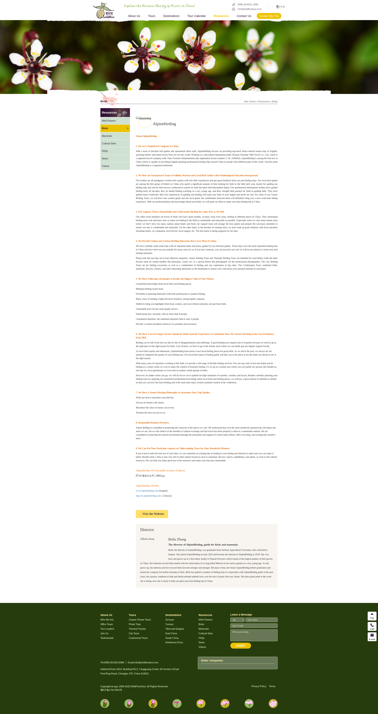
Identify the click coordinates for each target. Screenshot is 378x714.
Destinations (171, 16)
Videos (105, 166)
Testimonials (107, 638)
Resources (221, 16)
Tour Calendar (196, 16)
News (105, 158)
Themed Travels (137, 629)
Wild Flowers (109, 120)
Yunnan (169, 624)
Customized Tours (138, 638)
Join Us (104, 633)
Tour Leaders (107, 629)
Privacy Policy (258, 686)
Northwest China (174, 642)
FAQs (105, 151)
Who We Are (107, 619)
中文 (282, 6)
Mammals (107, 136)
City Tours (134, 633)
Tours (151, 16)
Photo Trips (135, 624)
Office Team (106, 624)
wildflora (104, 10)
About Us (134, 16)
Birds (275, 101)
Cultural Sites (109, 143)
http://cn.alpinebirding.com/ (148, 496)
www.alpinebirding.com (147, 490)
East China (171, 633)
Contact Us (244, 16)
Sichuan (169, 619)
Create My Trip (269, 16)
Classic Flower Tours (140, 619)
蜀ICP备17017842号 (111, 690)
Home (252, 101)
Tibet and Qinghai (174, 629)
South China (172, 638)
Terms (272, 686)
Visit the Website (153, 513)
